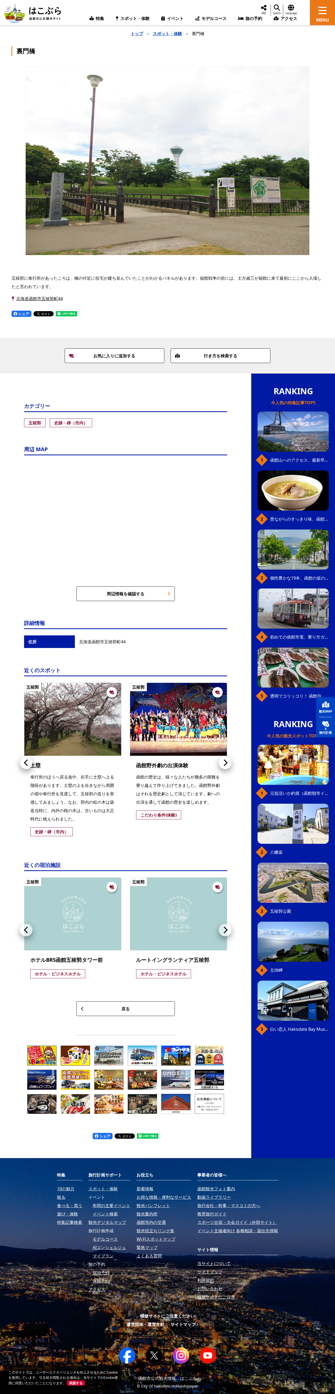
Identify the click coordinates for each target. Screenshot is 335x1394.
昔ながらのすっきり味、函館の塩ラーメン (299, 519)
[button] (26, 763)
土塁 (35, 765)
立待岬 (276, 970)
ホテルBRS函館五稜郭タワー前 (66, 959)
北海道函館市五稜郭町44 (39, 298)
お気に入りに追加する (114, 356)
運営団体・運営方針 (145, 1324)
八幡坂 (276, 852)
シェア (23, 313)
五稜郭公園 (280, 911)
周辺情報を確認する (125, 594)
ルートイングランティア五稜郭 (172, 959)
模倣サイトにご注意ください (167, 1316)
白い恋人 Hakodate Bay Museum (299, 1029)
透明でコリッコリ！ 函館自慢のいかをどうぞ (299, 696)
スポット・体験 (167, 33)
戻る (125, 1009)
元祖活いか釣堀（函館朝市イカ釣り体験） (299, 793)
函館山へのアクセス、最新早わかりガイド (299, 460)
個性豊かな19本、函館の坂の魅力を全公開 (299, 578)
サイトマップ (183, 1324)
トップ (137, 33)
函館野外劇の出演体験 (162, 765)
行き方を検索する (220, 356)
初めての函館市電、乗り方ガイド (299, 637)
